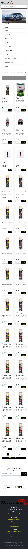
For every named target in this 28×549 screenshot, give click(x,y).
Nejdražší (12, 73)
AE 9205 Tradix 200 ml (20, 221)
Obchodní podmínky (14, 519)
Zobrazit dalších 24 (14, 457)
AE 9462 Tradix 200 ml (7, 375)
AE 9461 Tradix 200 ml (20, 344)
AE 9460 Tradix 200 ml (7, 344)
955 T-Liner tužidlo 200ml (20, 131)
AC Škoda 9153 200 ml (7, 162)
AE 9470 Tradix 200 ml (7, 407)
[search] (2, 6)
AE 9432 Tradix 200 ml (20, 252)
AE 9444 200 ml (5, 282)
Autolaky (6, 27)
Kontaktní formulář (14, 533)
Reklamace (14, 521)
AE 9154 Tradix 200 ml (20, 190)
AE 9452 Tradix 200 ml (20, 313)
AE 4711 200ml (5, 190)
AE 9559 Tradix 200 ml (7, 438)
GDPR (14, 524)
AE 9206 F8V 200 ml (6, 252)
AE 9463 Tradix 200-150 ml (20, 376)
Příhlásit (24, 473)
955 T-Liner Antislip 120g (6, 131)
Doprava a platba (14, 526)
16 (19, 454)
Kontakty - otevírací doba (14, 531)
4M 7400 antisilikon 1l (20, 98)
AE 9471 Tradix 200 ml (20, 407)
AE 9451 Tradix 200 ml (7, 313)
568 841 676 (14, 511)
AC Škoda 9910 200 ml (20, 162)
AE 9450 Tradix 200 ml (20, 282)
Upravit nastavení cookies (14, 544)
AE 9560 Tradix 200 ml (20, 438)
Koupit (10, 110)
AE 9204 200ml (5, 221)
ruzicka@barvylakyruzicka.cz (14, 514)
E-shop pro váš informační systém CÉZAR (14, 545)
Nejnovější (20, 73)
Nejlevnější (5, 73)
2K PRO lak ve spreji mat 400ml (6, 99)
